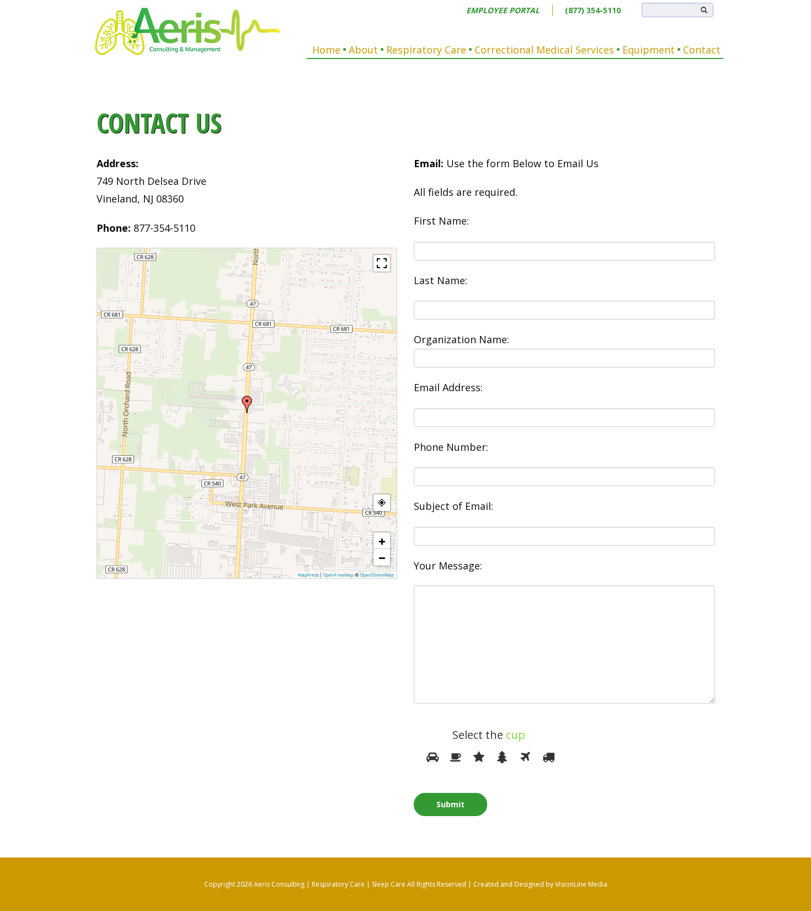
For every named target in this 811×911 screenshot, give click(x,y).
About (363, 49)
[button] (247, 404)
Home (326, 49)
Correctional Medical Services (544, 49)
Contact (702, 49)
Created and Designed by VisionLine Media (540, 884)
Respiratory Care (426, 49)
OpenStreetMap (377, 575)
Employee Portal (503, 10)
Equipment (648, 49)
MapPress (308, 575)
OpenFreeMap (338, 575)
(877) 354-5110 (593, 10)
